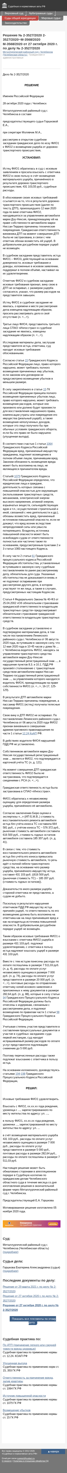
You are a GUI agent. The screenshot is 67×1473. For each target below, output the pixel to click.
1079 (17, 476)
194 (17, 1073)
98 (57, 1012)
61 (33, 555)
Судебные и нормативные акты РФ (26, 6)
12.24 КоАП (29, 733)
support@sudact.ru (26, 1458)
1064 (49, 443)
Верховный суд (14, 13)
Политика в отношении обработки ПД (30, 1461)
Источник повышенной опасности (24, 1395)
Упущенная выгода (15, 1363)
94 (4, 997)
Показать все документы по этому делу (34, 1320)
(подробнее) (10, 1252)
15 (26, 360)
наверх (53, 1451)
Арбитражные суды (40, 13)
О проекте (7, 1461)
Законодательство (16, 22)
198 (23, 1073)
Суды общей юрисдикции (20, 18)
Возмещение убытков (17, 1410)
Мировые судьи (51, 18)
